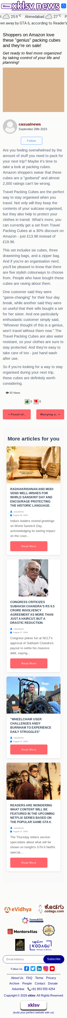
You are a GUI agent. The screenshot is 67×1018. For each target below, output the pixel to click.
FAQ (29, 977)
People (27, 983)
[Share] (63, 6)
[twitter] (33, 968)
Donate (53, 983)
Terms (39, 977)
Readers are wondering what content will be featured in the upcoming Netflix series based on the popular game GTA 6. (32, 814)
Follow (31, 140)
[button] (4, 9)
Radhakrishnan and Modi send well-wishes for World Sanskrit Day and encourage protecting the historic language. (31, 497)
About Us (17, 977)
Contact (40, 983)
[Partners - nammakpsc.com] (34, 919)
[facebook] (26, 968)
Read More (28, 546)
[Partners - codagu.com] (50, 908)
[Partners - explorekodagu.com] (40, 945)
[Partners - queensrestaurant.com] (49, 931)
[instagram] (45, 968)
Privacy (51, 977)
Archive (14, 983)
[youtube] (52, 968)
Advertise (18, 989)
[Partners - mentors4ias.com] (23, 931)
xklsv (33, 1005)
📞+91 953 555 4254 (41, 989)
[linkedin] (39, 968)
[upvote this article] (27, 401)
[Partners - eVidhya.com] (18, 908)
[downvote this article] (36, 401)
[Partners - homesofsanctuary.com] (21, 945)
